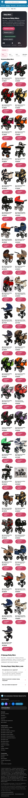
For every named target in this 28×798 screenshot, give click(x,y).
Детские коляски (5, 713)
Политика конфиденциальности (7, 792)
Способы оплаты (4, 743)
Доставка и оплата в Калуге (7, 734)
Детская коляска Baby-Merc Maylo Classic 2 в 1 (20, 294)
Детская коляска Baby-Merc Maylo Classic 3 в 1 (20, 616)
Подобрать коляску (8, 28)
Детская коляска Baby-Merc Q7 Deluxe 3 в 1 (20, 536)
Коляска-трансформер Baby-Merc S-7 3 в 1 (7, 428)
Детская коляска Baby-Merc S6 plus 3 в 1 (7, 374)
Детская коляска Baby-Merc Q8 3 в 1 (7, 482)
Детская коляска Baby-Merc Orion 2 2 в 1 (7, 105)
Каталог (3, 5)
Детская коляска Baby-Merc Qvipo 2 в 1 (20, 267)
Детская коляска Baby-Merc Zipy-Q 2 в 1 (7, 294)
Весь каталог (4, 722)
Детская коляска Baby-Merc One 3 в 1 (7, 455)
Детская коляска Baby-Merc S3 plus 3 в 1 (20, 374)
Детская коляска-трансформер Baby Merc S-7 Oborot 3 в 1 (19, 401)
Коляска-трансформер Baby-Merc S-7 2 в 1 (20, 79)
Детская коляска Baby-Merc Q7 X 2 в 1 (20, 186)
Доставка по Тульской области (8, 736)
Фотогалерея (4, 758)
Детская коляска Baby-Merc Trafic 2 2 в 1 (7, 79)
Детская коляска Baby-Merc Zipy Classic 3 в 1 (7, 509)
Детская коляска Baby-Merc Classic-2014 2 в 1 (20, 213)
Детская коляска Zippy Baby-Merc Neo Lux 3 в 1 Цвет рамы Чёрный (7, 616)
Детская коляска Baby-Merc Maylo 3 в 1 (20, 455)
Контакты (3, 750)
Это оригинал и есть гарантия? (10, 670)
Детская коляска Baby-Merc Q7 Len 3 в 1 (7, 536)
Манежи (3, 718)
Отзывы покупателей (5, 760)
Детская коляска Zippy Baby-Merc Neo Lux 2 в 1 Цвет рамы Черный (7, 320)
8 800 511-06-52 (5, 699)
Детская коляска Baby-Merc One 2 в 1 (7, 159)
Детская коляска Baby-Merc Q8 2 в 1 (20, 159)
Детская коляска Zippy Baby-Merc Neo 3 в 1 (7, 643)
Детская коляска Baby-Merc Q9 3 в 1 (20, 482)
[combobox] (16, 2)
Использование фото (5, 795)
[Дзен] (9, 703)
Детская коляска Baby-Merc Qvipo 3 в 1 (7, 562)
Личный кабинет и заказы (6, 727)
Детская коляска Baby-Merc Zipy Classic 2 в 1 (7, 267)
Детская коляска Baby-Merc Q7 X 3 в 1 (20, 509)
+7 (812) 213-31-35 (18, 772)
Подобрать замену (6, 84)
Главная (3, 8)
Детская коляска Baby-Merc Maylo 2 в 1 (7, 186)
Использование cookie (19, 793)
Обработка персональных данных (7, 793)
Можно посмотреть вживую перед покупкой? (11, 679)
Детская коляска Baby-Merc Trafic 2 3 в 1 (20, 347)
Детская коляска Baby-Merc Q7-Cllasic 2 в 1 (20, 240)
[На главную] (2, 2)
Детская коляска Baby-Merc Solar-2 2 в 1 (20, 132)
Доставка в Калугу (5, 741)
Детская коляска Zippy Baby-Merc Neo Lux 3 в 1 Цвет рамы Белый (20, 589)
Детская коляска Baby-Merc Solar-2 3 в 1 (7, 401)
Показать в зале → (8, 32)
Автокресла (3, 717)
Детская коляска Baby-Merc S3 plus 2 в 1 (7, 132)
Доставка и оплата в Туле (6, 732)
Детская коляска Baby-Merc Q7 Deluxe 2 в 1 (7, 213)
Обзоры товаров (4, 748)
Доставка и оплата (21, 5)
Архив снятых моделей (6, 763)
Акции (2, 746)
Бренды (8, 5)
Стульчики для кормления (7, 720)
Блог (2, 762)
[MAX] (6, 703)
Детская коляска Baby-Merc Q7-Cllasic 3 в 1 (20, 562)
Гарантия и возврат (5, 744)
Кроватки (3, 715)
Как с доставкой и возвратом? (9, 684)
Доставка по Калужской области (8, 737)
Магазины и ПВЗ (4, 755)
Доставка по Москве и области (8, 730)
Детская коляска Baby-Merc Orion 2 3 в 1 (20, 428)
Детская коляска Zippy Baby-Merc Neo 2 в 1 (7, 347)
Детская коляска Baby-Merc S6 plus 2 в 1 (20, 105)
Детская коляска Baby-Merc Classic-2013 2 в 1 (7, 240)
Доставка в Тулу (4, 739)
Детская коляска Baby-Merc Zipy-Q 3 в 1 (7, 589)
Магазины (13, 5)
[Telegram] (2, 703)
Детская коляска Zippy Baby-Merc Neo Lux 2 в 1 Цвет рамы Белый (20, 320)
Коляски (5, 50)
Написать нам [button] (19, 703)
